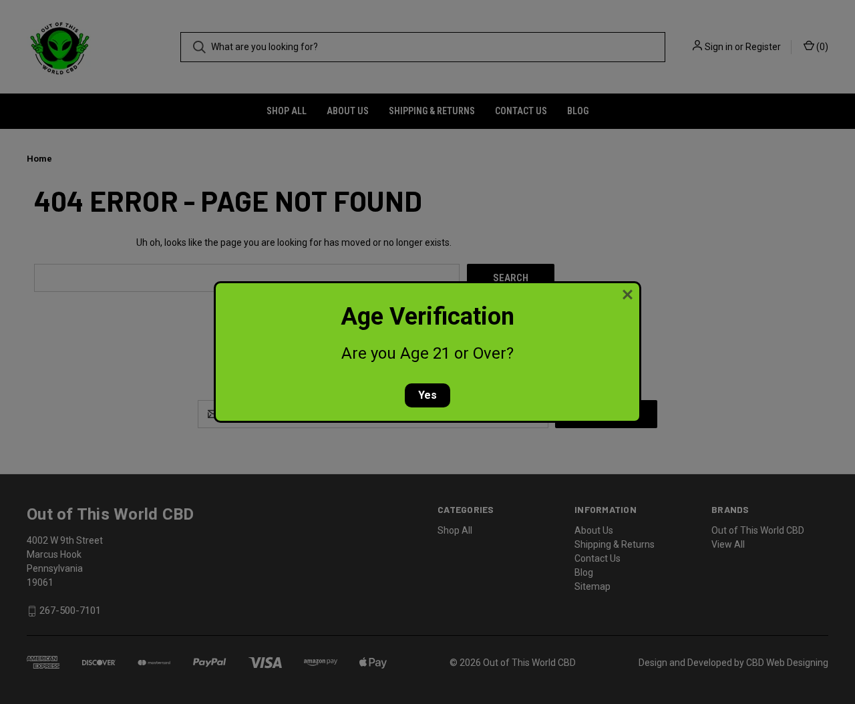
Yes (427, 395)
